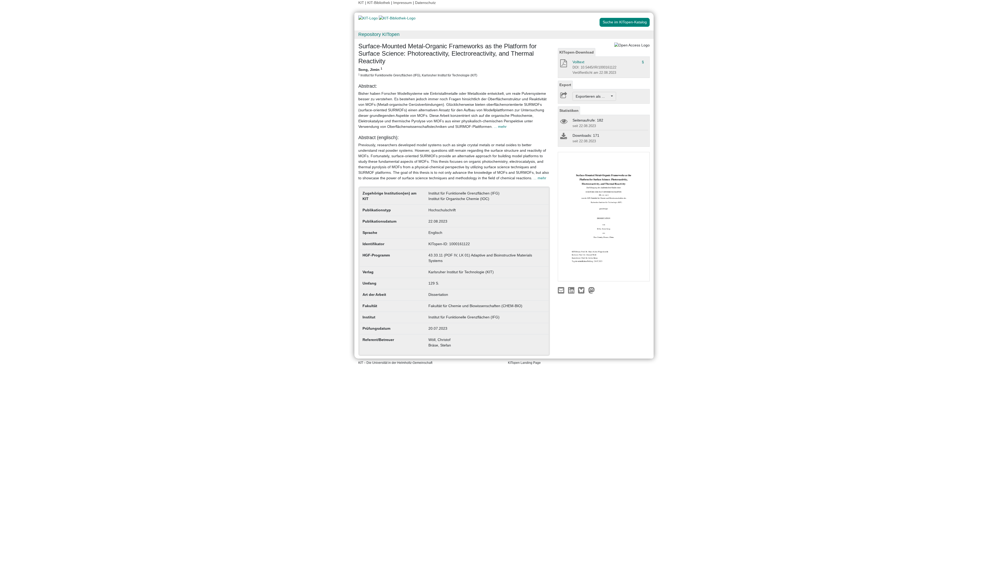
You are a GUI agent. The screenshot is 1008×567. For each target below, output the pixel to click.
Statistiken (569, 110)
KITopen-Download (576, 52)
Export (565, 85)
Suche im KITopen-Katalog (625, 22)
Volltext (578, 62)
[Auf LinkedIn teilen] (571, 290)
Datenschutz (425, 3)
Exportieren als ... (593, 96)
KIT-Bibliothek (379, 3)
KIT (361, 3)
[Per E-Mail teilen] (561, 290)
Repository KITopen (379, 34)
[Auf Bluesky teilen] (582, 290)
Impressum (402, 3)
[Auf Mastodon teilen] (591, 290)
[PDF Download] (563, 65)
